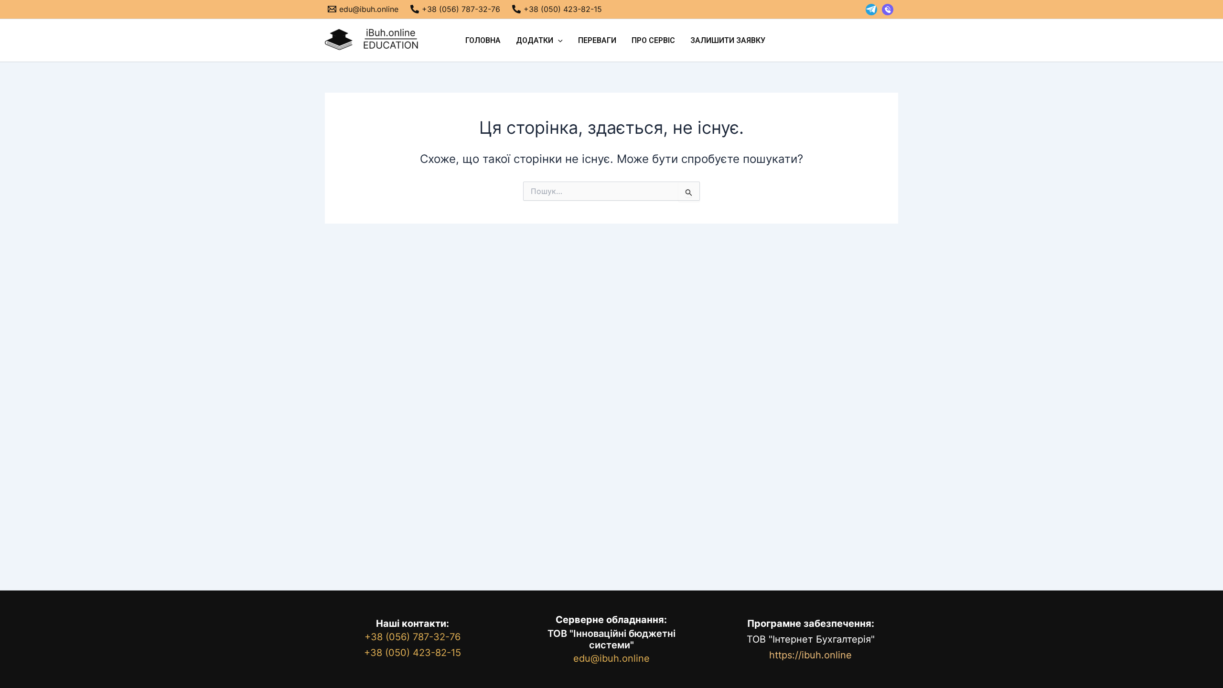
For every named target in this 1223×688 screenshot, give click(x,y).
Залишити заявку (727, 40)
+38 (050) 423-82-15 (412, 652)
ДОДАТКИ (534, 40)
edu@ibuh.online (611, 658)
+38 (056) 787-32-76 (413, 637)
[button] (558, 40)
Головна (483, 40)
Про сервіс (653, 40)
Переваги (597, 40)
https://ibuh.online (810, 655)
